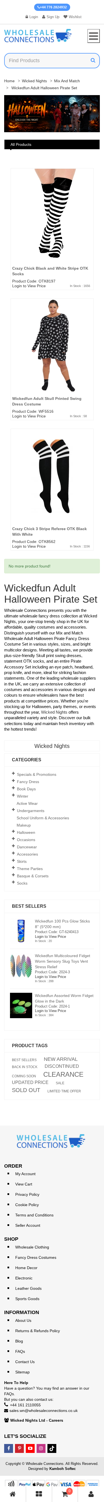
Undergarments (30, 810)
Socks (22, 883)
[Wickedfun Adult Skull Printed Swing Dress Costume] (52, 354)
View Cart (23, 1184)
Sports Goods (27, 1298)
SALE (60, 1083)
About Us (23, 1320)
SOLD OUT (26, 1090)
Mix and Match (67, 81)
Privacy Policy (27, 1194)
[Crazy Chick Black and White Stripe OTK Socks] (52, 224)
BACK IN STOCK (24, 1067)
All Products (21, 144)
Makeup (24, 825)
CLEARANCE (63, 1074)
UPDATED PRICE (30, 1082)
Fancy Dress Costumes (35, 1257)
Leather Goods (28, 1288)
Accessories (27, 854)
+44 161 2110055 (25, 1405)
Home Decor (26, 1268)
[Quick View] (91, 199)
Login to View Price (29, 286)
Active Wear (27, 803)
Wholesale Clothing (32, 1247)
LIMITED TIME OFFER (64, 1091)
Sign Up (53, 17)
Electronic (23, 1278)
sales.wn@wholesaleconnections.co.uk (43, 1410)
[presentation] (13, 114)
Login (33, 17)
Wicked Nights (34, 81)
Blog (19, 1341)
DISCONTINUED (62, 1066)
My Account (25, 1174)
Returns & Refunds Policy (37, 1331)
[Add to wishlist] (91, 188)
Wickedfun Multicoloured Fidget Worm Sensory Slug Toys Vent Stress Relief (62, 961)
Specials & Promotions (36, 774)
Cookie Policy (27, 1204)
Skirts (22, 861)
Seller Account (27, 1225)
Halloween (26, 832)
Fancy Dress (28, 781)
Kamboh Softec (62, 1469)
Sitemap (22, 1372)
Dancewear (27, 847)
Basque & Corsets (33, 876)
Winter (22, 796)
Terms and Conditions (34, 1215)
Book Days (26, 789)
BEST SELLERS (24, 1060)
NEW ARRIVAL (61, 1059)
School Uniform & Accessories (43, 818)
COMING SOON (24, 1076)
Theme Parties (30, 868)
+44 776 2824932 (53, 7)
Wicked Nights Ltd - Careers (36, 1420)
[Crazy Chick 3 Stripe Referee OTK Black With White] (52, 484)
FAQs (20, 1351)
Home (9, 81)
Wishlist (75, 17)
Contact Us (25, 1361)
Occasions (26, 839)
